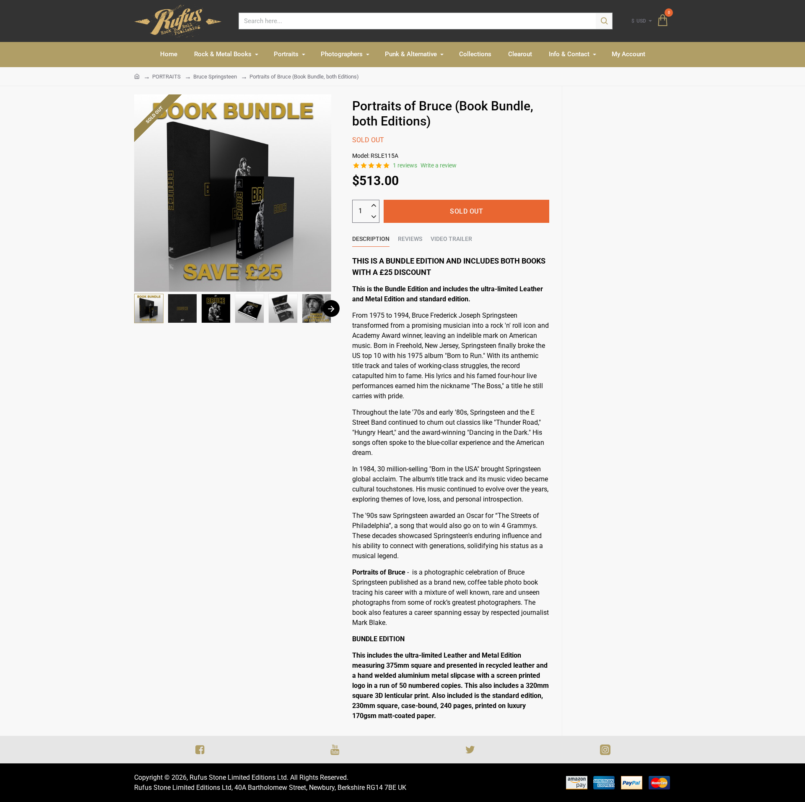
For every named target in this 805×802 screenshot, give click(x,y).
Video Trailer (451, 238)
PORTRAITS (166, 76)
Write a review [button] (439, 165)
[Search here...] (604, 21)
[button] (331, 308)
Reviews (410, 238)
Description (371, 238)
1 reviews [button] (405, 165)
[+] (374, 206)
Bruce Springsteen (215, 76)
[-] (374, 217)
